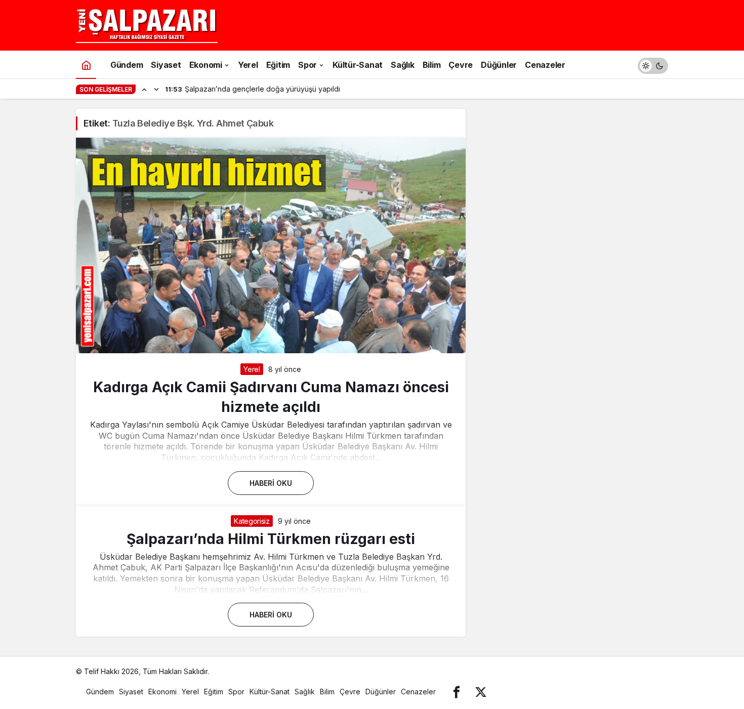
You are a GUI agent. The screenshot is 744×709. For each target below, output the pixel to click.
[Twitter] (481, 691)
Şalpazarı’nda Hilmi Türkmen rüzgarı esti (271, 539)
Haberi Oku (271, 483)
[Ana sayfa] (86, 64)
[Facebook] (456, 691)
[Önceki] (144, 89)
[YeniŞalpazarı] (147, 24)
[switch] (653, 64)
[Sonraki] (156, 89)
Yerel (251, 369)
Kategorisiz (251, 521)
